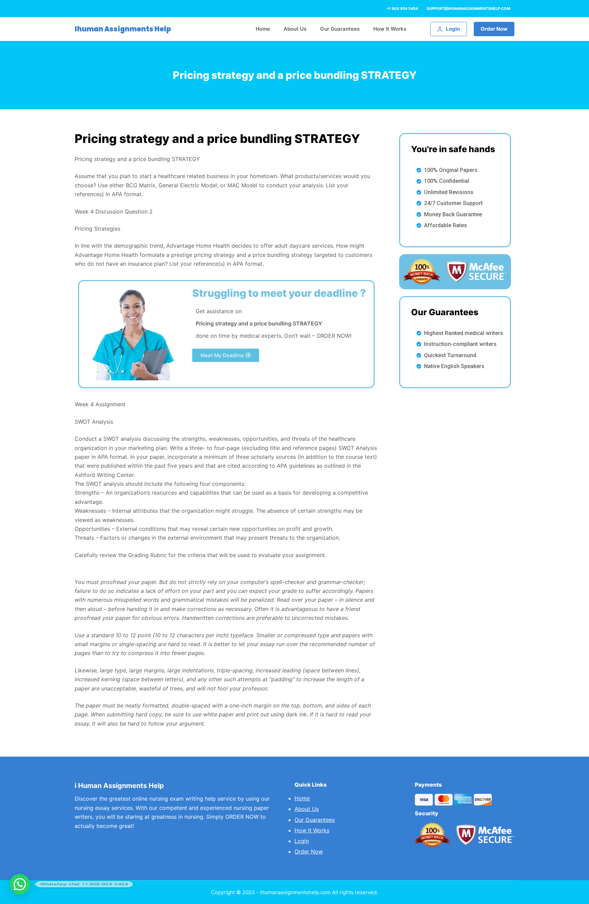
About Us (306, 808)
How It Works (311, 830)
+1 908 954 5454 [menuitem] (402, 8)
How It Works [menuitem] (389, 29)
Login (301, 840)
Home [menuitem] (263, 29)
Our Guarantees (314, 819)
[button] (225, 355)
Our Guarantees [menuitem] (340, 29)
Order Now (494, 29)
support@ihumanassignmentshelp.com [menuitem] (468, 8)
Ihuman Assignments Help (123, 29)
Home (302, 798)
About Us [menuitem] (295, 29)
